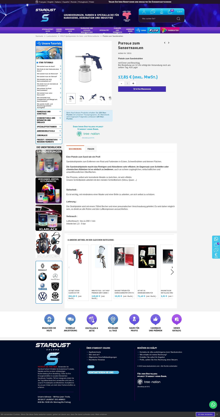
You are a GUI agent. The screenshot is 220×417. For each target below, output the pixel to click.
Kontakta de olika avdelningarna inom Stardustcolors (161, 352)
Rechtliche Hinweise (97, 360)
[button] (172, 267)
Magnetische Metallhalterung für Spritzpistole (169, 292)
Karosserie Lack (70, 30)
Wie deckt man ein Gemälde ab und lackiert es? (47, 85)
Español (66, 2)
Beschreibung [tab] (75, 149)
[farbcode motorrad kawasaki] (55, 296)
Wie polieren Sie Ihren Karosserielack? (44, 89)
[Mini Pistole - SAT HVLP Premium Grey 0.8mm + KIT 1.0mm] (101, 266)
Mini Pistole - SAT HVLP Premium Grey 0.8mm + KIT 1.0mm (100, 292)
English (50, 2)
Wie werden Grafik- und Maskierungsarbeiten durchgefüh (45, 105)
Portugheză (83, 2)
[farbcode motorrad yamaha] (42, 286)
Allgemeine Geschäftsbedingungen (103, 357)
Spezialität (104, 30)
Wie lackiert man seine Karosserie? (44, 94)
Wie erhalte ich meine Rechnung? (153, 355)
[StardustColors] (46, 15)
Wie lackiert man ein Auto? (46, 66)
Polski (91, 2)
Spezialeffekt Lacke (48, 30)
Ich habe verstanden (205, 414)
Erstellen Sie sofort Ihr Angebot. (152, 357)
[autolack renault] (42, 267)
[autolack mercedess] (55, 276)
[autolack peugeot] (55, 286)
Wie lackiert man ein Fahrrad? (47, 76)
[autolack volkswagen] (42, 296)
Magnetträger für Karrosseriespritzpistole (124, 291)
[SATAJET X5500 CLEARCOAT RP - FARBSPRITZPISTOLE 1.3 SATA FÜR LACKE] (78, 266)
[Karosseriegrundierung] (49, 162)
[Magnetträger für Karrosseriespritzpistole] (124, 266)
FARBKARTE (166, 30)
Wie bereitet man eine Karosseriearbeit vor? (44, 80)
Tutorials (140, 30)
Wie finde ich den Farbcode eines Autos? (48, 70)
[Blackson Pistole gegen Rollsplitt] (169, 43)
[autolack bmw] (42, 276)
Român (74, 2)
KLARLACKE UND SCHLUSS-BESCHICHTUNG (87, 30)
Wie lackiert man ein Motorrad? (47, 74)
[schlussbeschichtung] (49, 217)
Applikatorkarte (95, 352)
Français (42, 2)
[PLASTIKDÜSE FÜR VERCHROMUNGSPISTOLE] (165, 43)
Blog (151, 30)
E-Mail (48, 385)
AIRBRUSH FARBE (130, 30)
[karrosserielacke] (49, 190)
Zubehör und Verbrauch (117, 30)
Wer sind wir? (94, 355)
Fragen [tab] (90, 149)
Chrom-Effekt (59, 30)
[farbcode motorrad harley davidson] (55, 267)
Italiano (58, 2)
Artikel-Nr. (122, 53)
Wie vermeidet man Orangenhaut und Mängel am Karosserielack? (47, 99)
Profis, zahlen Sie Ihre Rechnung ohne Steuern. (159, 360)
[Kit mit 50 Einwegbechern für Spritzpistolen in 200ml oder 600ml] (147, 266)
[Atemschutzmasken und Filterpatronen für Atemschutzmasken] (49, 244)
